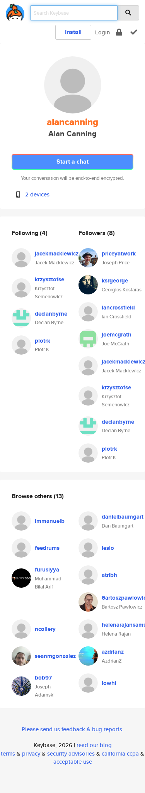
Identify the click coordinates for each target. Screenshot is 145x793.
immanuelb (50, 521)
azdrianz (113, 652)
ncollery (45, 629)
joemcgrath (116, 334)
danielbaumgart (122, 516)
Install (73, 31)
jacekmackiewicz (56, 253)
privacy (31, 753)
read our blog (94, 745)
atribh (109, 575)
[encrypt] (119, 32)
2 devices (37, 194)
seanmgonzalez (55, 656)
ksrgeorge (115, 280)
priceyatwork (119, 253)
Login (102, 32)
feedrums (47, 548)
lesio (108, 548)
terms (8, 753)
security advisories (71, 753)
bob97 (43, 677)
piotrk (42, 340)
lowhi (109, 683)
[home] (15, 10)
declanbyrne (51, 313)
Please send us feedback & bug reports (72, 729)
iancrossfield (118, 307)
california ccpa (120, 753)
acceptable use (72, 761)
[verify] (133, 32)
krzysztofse (49, 279)
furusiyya (47, 569)
